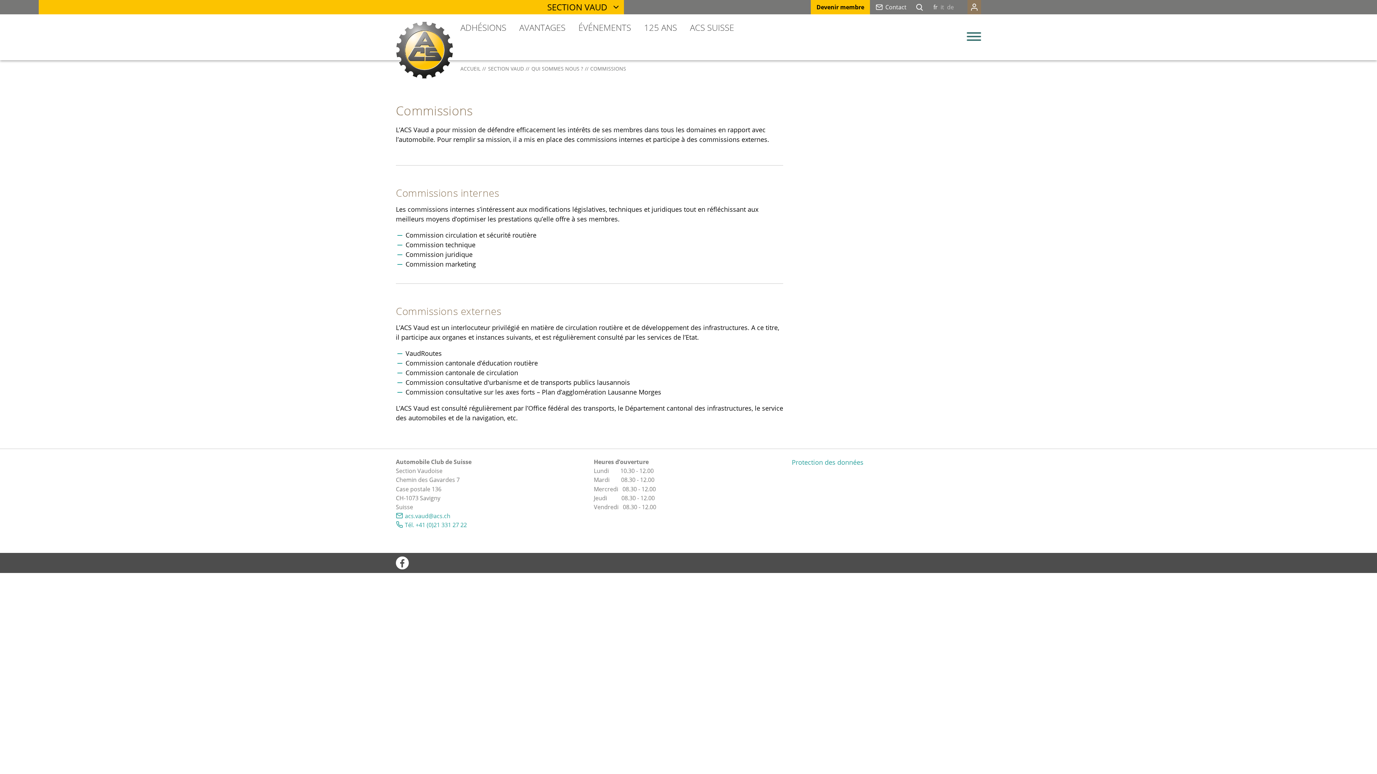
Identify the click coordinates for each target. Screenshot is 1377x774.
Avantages (542, 27)
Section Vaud (577, 7)
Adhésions (483, 27)
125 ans (660, 27)
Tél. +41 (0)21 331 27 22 (436, 525)
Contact (896, 7)
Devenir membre (840, 7)
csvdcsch (429, 516)
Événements (604, 27)
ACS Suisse (712, 27)
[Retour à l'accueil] (424, 50)
